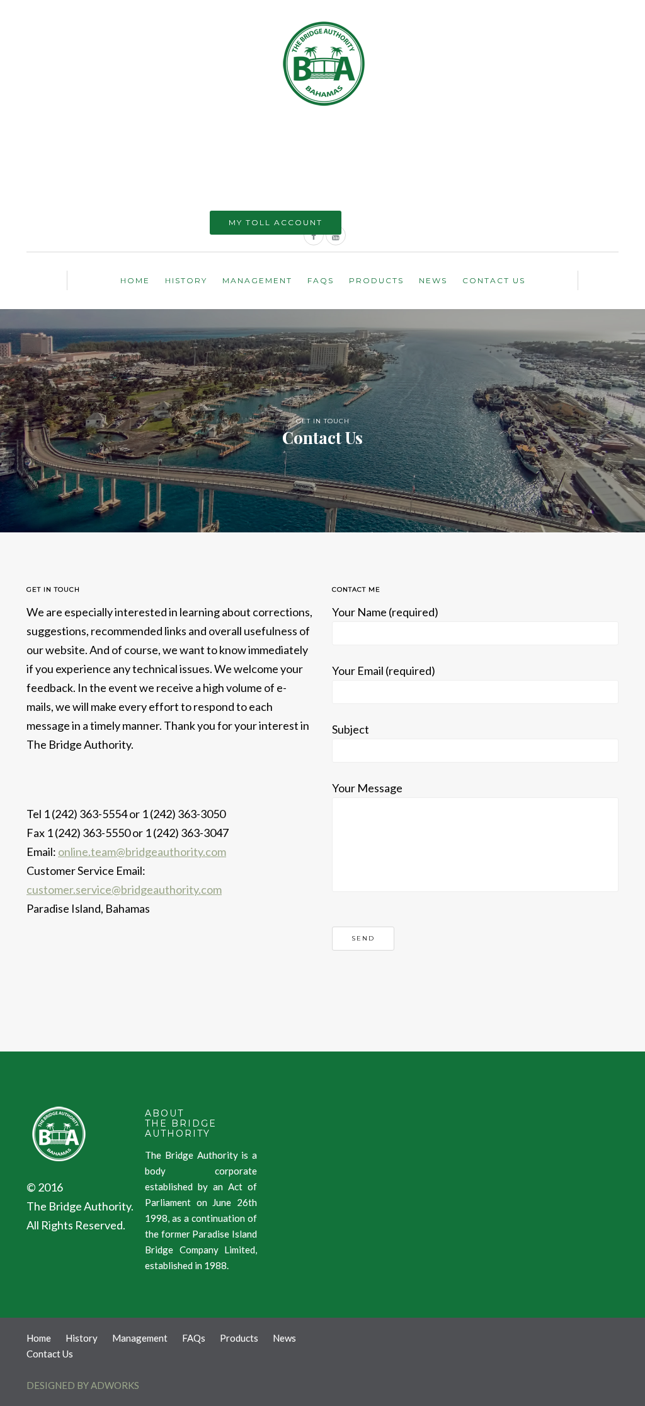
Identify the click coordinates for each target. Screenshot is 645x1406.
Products (376, 280)
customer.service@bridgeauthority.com (124, 889)
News (433, 280)
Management (257, 280)
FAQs (320, 280)
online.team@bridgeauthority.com (142, 851)
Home (135, 280)
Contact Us (493, 280)
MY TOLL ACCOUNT (275, 222)
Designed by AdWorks (82, 1385)
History (186, 280)
